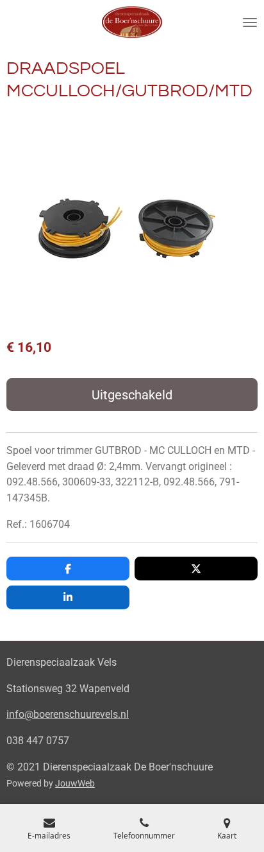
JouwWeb (75, 783)
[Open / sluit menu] (250, 22)
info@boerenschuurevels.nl (67, 714)
